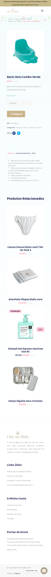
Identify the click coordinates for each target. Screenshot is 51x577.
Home (10, 19)
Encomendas (12, 509)
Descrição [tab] (11, 153)
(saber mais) (11, 549)
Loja (16, 19)
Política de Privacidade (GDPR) (19, 471)
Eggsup (17, 573)
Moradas (10, 518)
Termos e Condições (15, 476)
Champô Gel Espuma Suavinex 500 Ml (25, 350)
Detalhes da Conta (14, 514)
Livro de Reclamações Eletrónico (20, 485)
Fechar (36, 4)
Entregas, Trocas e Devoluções (19, 480)
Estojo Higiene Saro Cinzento (26, 401)
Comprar (17, 114)
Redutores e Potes (14, 21)
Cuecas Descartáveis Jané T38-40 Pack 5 (25, 248)
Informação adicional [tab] (23, 153)
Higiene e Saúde (25, 19)
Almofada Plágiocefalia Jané (25, 299)
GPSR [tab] (33, 153)
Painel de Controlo (14, 505)
